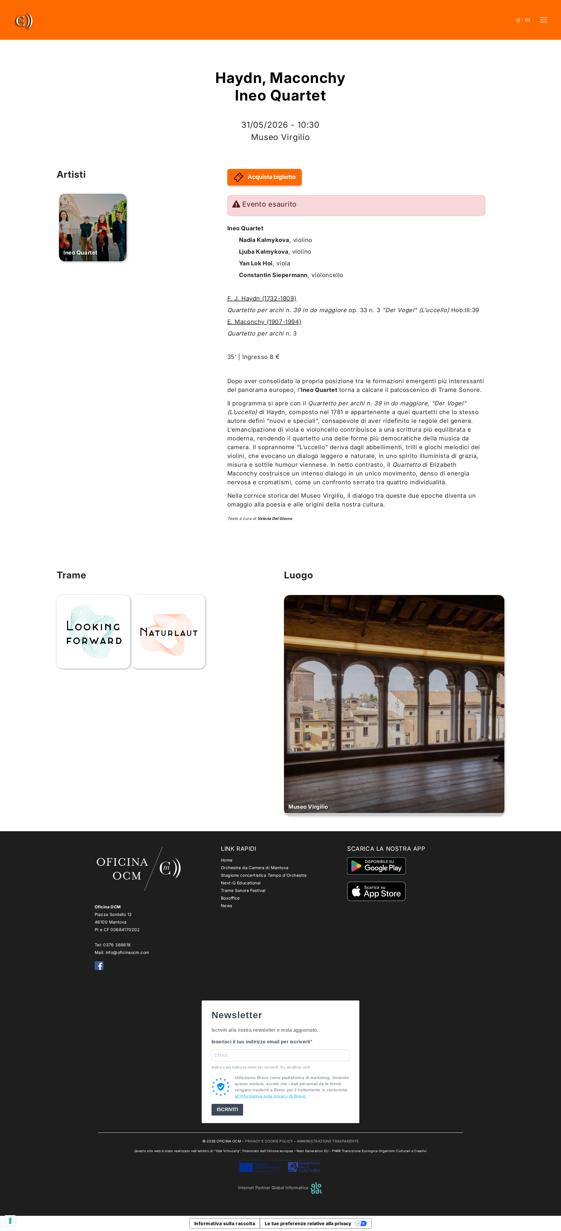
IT (518, 20)
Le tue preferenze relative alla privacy (308, 1223)
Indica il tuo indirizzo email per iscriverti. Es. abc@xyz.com (261, 1067)
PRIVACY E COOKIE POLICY (269, 1141)
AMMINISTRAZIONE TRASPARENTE (328, 1141)
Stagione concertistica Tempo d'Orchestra (264, 875)
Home (227, 859)
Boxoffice (230, 897)
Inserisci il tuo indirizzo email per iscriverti (261, 1041)
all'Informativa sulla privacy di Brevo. (271, 1096)
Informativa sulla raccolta (224, 1223)
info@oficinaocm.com (127, 952)
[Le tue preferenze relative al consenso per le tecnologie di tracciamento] (10, 1220)
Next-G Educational (241, 882)
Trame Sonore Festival (243, 890)
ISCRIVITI (227, 1109)
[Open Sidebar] (543, 20)
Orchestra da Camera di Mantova (255, 867)
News (226, 905)
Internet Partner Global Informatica (274, 1187)
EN (528, 20)
